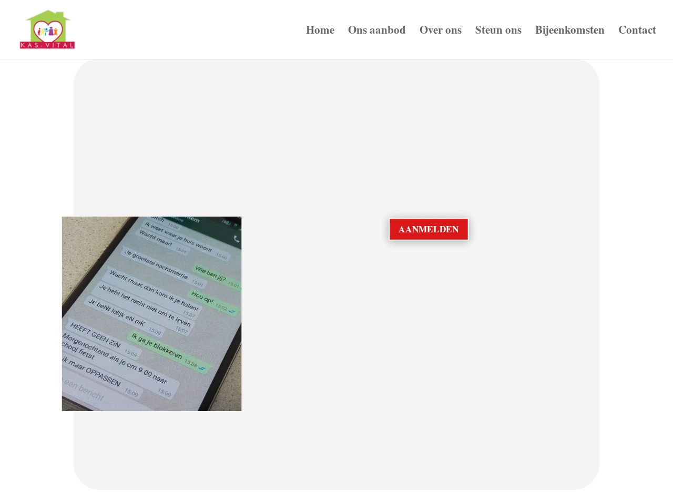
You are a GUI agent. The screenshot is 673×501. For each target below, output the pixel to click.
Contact (637, 31)
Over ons (441, 31)
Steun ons (498, 31)
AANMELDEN (429, 228)
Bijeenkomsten (570, 31)
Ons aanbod (377, 31)
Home (320, 31)
